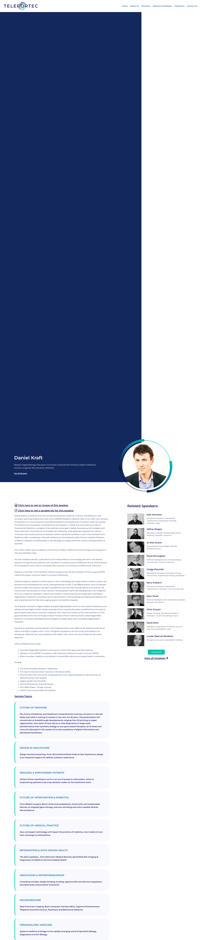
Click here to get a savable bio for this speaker (46, 510)
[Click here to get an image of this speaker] (15, 505)
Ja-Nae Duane (154, 542)
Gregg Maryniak (155, 569)
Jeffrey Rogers (154, 529)
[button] (156, 652)
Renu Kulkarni (154, 582)
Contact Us (192, 6)
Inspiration (179, 6)
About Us (134, 6)
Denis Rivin (153, 623)
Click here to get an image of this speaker (43, 505)
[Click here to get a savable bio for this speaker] (15, 510)
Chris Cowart (154, 609)
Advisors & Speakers (162, 6)
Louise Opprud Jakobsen (160, 636)
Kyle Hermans (154, 514)
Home (125, 6)
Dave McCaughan (156, 556)
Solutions (145, 6)
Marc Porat (153, 596)
